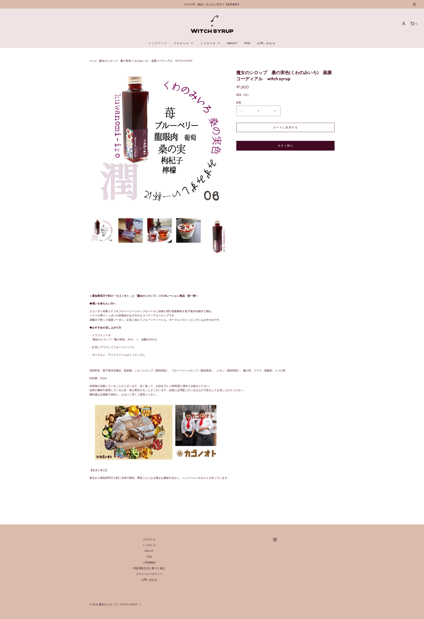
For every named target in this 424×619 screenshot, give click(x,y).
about (232, 43)
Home (92, 60)
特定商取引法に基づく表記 (149, 568)
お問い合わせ (266, 43)
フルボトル (149, 539)
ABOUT (149, 550)
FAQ (247, 43)
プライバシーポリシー (149, 574)
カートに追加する (285, 127)
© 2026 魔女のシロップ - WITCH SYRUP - (114, 604)
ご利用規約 (149, 562)
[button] (101, 230)
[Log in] (403, 24)
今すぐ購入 (285, 145)
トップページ (157, 43)
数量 (238, 102)
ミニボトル (149, 545)
